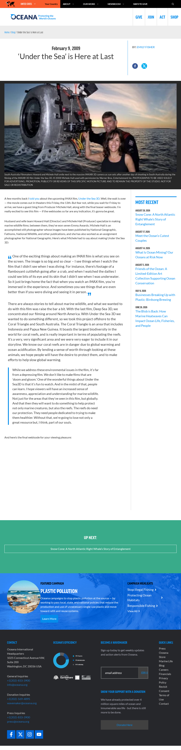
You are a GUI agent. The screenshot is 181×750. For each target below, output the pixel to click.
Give (139, 17)
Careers (163, 669)
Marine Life (166, 661)
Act (162, 17)
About (66, 4)
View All (132, 611)
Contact (164, 703)
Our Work (89, 4)
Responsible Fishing (141, 606)
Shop (174, 17)
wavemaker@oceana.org (22, 703)
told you (34, 198)
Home (7, 32)
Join (151, 17)
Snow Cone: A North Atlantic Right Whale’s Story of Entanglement (155, 219)
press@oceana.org (18, 721)
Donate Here (124, 724)
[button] (135, 66)
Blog (13, 32)
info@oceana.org (17, 684)
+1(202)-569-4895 (18, 698)
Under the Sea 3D (89, 198)
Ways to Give (140, 4)
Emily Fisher (146, 47)
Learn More (49, 618)
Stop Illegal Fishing (140, 589)
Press (162, 648)
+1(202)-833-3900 (18, 680)
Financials (165, 674)
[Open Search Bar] (172, 4)
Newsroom (114, 4)
